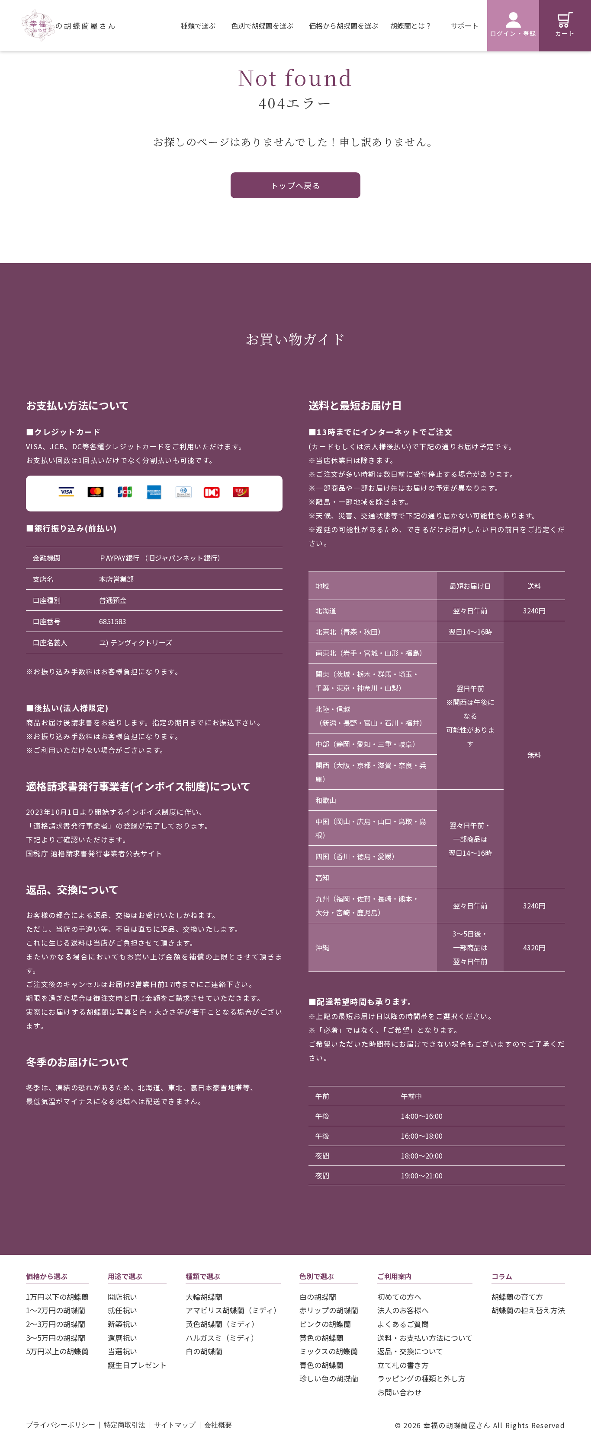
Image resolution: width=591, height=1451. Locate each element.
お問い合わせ (399, 1392)
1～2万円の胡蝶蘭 (55, 1310)
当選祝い (122, 1351)
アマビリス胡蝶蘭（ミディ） (233, 1310)
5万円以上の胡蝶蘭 (57, 1351)
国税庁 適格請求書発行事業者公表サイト (94, 853)
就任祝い (122, 1310)
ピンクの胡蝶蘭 (325, 1323)
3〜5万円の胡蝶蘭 (55, 1337)
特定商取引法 (124, 1425)
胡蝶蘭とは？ (411, 25)
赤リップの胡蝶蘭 (328, 1310)
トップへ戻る (295, 185)
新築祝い (122, 1323)
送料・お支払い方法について (424, 1337)
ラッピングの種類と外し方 (421, 1378)
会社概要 (218, 1425)
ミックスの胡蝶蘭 (328, 1351)
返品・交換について (410, 1351)
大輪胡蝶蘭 (204, 1296)
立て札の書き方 (403, 1364)
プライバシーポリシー (60, 1425)
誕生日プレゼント (137, 1364)
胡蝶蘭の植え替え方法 (528, 1310)
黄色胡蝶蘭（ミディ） (222, 1323)
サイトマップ (175, 1425)
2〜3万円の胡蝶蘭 (55, 1323)
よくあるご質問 (403, 1323)
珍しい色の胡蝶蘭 (328, 1378)
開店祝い (122, 1296)
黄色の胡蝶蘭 (321, 1337)
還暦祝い (122, 1337)
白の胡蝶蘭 (204, 1351)
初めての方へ (399, 1296)
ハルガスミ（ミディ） (222, 1337)
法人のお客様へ (403, 1310)
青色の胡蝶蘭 (321, 1364)
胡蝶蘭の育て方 (517, 1296)
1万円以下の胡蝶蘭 (57, 1296)
